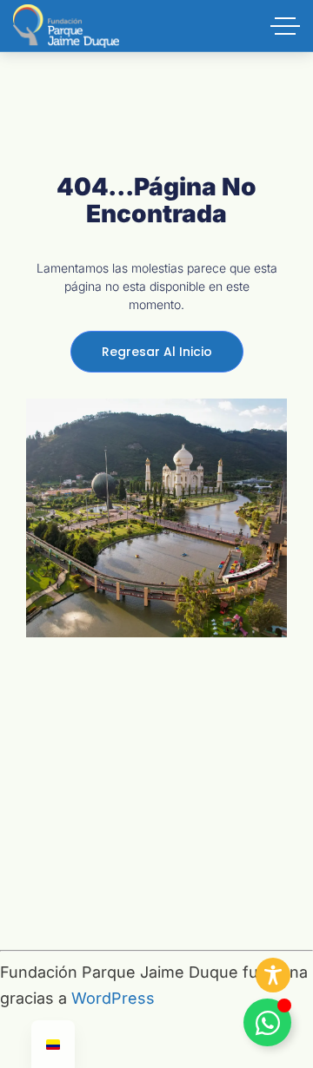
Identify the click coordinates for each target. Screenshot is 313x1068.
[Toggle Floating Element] (267, 1022)
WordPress (113, 998)
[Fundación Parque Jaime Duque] (66, 26)
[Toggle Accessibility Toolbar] (273, 975)
